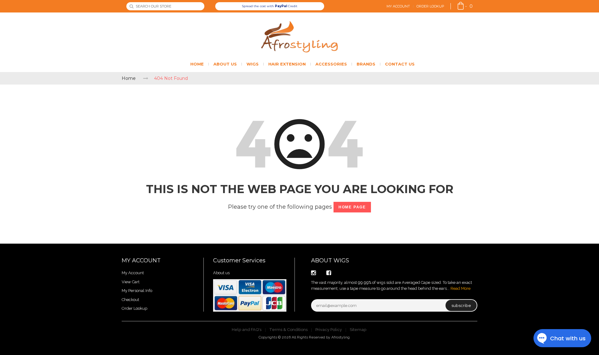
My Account (398, 6)
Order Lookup (430, 6)
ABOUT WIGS (330, 260)
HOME (197, 63)
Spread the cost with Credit (269, 6)
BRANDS (366, 63)
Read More (460, 288)
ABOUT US (225, 63)
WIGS (252, 63)
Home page (352, 207)
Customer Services (239, 260)
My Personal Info (137, 290)
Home (129, 78)
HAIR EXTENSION (287, 63)
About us (221, 272)
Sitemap (358, 329)
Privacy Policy (328, 329)
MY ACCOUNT (141, 260)
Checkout (130, 299)
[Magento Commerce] (299, 36)
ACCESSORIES (331, 63)
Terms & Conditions (288, 329)
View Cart (130, 282)
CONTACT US (400, 63)
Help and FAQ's (246, 329)
